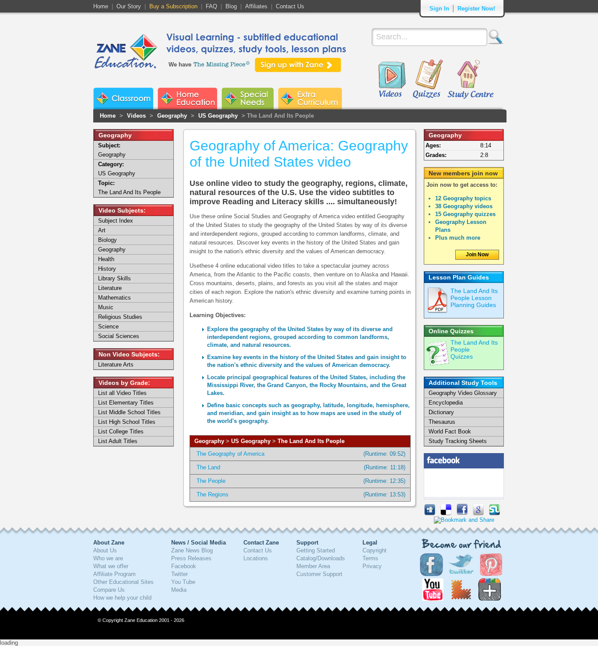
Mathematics (114, 297)
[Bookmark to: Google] (478, 513)
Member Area (313, 566)
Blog (231, 6)
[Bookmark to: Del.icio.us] (445, 513)
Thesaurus (442, 422)
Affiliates (256, 6)
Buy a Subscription (173, 6)
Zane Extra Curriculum (310, 98)
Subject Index (115, 220)
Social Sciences (118, 336)
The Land (208, 467)
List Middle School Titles (129, 412)
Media (178, 590)
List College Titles (121, 431)
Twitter (179, 574)
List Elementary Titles (126, 402)
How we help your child (122, 597)
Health (106, 259)
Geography (172, 115)
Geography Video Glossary (463, 393)
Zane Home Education (187, 98)
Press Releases (191, 558)
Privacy (372, 566)
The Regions (213, 494)
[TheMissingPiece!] (221, 63)
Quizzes (428, 80)
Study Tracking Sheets (458, 441)
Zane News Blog (192, 550)
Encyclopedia (446, 402)
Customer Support (319, 574)
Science (108, 326)
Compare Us (109, 590)
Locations (255, 558)
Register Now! (476, 8)
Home (100, 6)
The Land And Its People (311, 441)
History (107, 268)
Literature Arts (116, 364)
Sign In (439, 8)
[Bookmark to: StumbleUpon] (494, 513)
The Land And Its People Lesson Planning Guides (474, 297)
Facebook (183, 566)
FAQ (211, 6)
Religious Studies (120, 317)
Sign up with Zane (298, 65)
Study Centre (470, 80)
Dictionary (441, 412)
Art (102, 230)
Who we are (108, 558)
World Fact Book (450, 431)
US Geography (218, 115)
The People (211, 481)
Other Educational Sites (123, 582)
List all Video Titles (122, 393)
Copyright (374, 550)
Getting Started (315, 550)
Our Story (128, 6)
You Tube (183, 582)
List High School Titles (126, 422)
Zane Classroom (123, 98)
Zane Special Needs (248, 98)
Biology (107, 240)
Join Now (477, 254)
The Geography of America (230, 453)
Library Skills (114, 278)
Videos (391, 80)
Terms (370, 558)
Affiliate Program (114, 574)
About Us (105, 550)
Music (105, 307)
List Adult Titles (117, 441)
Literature (110, 288)
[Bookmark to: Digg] (429, 513)
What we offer (110, 566)
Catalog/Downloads (320, 558)
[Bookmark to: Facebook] (462, 513)
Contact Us (290, 6)
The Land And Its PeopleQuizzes (474, 349)
